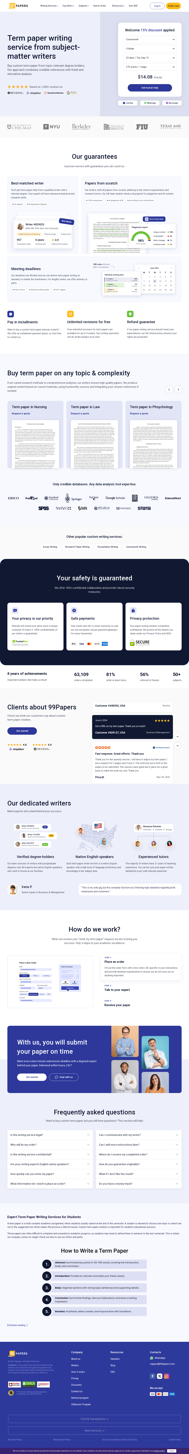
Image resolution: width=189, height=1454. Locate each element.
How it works (78, 1371)
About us (75, 1358)
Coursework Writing (136, 546)
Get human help (149, 87)
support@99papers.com (162, 1363)
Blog (112, 1365)
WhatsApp (151, 103)
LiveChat (129, 103)
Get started (22, 731)
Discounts (76, 1384)
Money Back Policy (62, 1439)
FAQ (112, 1371)
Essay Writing (50, 546)
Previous (169, 389)
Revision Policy (15, 1439)
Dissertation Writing (107, 546)
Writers (75, 1365)
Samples (115, 1358)
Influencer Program (81, 1404)
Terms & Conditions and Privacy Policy (119, 1439)
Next (178, 389)
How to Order (99, 6)
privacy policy (159, 1451)
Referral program (80, 1397)
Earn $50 (133, 6)
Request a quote (21, 413)
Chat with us (66, 1077)
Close (171, 1451)
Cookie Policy (175, 1439)
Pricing (74, 1378)
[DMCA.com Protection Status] (29, 1384)
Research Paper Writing (77, 546)
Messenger (173, 103)
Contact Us (76, 1391)
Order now (173, 6)
